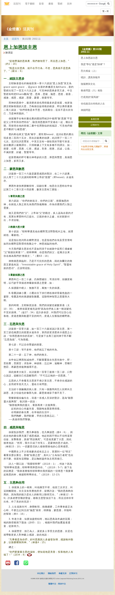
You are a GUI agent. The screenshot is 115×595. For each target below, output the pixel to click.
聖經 (60, 3)
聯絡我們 (52, 573)
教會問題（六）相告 (91, 90)
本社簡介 (41, 573)
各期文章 (95, 119)
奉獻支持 (62, 573)
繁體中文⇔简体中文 (57, 584)
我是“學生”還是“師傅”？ (93, 64)
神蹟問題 (85, 110)
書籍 (50, 3)
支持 (69, 3)
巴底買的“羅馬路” (90, 97)
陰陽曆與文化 (88, 84)
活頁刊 (17, 3)
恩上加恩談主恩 (89, 58)
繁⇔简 (105, 11)
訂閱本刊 (95, 125)
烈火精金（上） (89, 71)
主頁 (6, 39)
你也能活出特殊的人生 (93, 103)
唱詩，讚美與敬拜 (90, 77)
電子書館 (30, 3)
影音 (41, 3)
